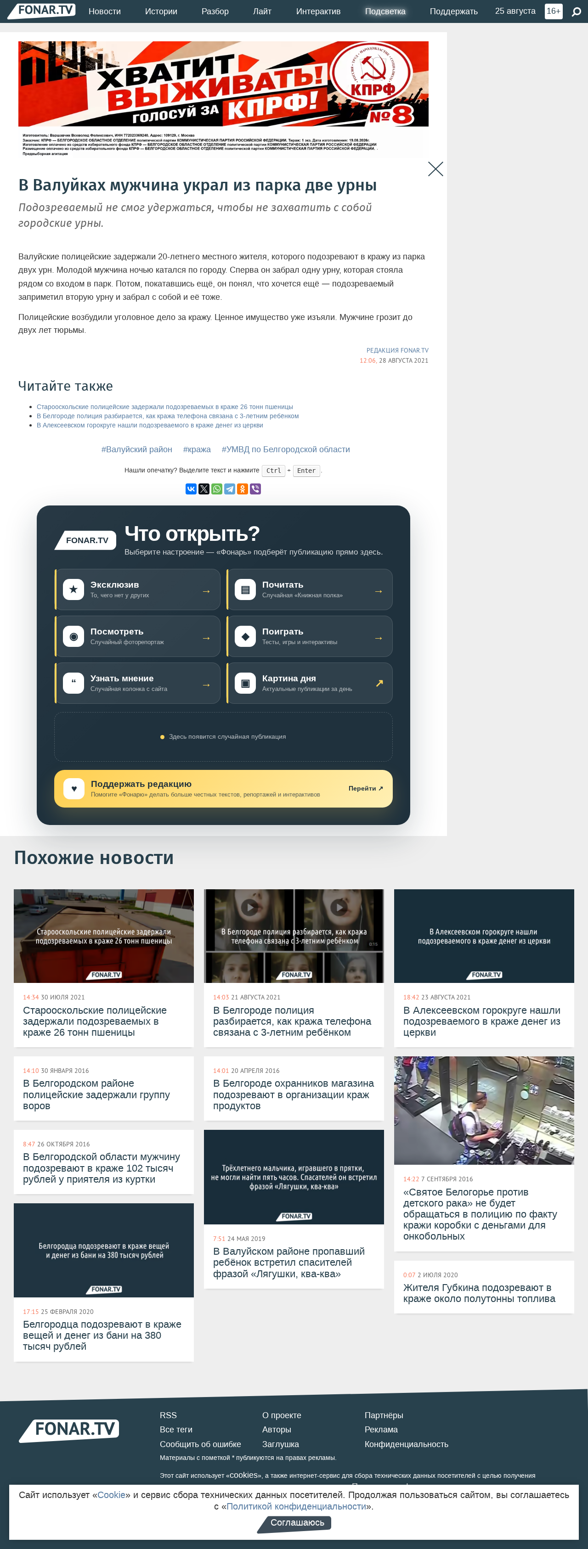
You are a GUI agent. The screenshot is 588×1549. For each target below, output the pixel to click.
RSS (168, 1415)
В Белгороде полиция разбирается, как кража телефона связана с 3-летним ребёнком (168, 416)
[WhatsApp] (216, 488)
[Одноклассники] (242, 488)
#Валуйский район (137, 449)
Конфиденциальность (406, 1444)
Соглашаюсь (297, 1522)
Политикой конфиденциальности (296, 1506)
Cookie (111, 1495)
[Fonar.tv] (41, 11)
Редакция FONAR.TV (398, 350)
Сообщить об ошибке (200, 1444)
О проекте (281, 1415)
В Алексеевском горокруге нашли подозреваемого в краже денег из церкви (150, 425)
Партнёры (384, 1415)
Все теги (176, 1429)
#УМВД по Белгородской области (286, 449)
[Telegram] (229, 488)
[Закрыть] (435, 169)
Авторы (276, 1429)
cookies (244, 1475)
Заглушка (280, 1444)
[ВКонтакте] (191, 488)
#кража (197, 449)
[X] (203, 488)
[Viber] (255, 488)
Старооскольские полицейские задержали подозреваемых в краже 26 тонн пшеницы (165, 407)
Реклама (381, 1429)
